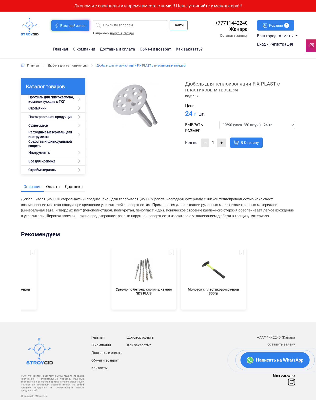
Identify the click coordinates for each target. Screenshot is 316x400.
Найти (179, 25)
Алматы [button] (287, 36)
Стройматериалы (42, 170)
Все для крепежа (42, 161)
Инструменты (39, 153)
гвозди (128, 33)
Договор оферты (140, 337)
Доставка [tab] (74, 186)
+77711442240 (231, 23)
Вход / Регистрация (275, 44)
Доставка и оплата (118, 49)
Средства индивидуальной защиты (50, 143)
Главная (61, 49)
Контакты (99, 368)
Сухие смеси (38, 125)
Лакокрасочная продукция (50, 117)
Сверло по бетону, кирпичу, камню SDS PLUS (123, 291)
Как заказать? (189, 49)
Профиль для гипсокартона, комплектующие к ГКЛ (51, 99)
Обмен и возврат (155, 49)
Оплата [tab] (53, 186)
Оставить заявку (234, 35)
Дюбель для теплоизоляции (68, 65)
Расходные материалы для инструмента (50, 134)
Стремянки (37, 108)
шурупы (116, 33)
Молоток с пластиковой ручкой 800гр (192, 291)
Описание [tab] (32, 186)
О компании (84, 49)
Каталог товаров (45, 86)
